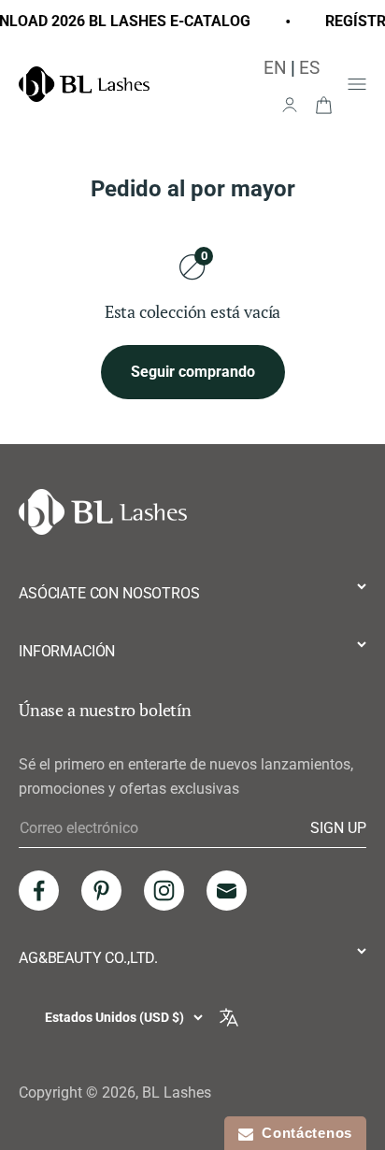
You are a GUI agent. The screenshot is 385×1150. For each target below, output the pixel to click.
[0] (323, 103)
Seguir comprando (193, 372)
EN (275, 68)
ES (309, 68)
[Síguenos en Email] (226, 890)
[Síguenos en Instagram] (164, 890)
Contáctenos (302, 1133)
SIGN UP (338, 827)
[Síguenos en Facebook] (38, 890)
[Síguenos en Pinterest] (101, 890)
